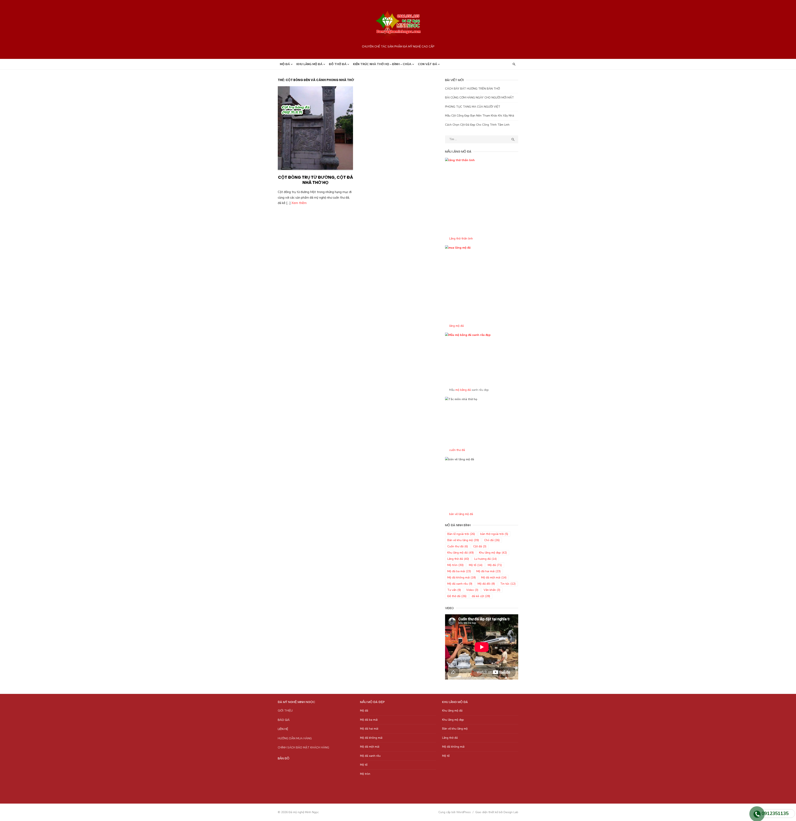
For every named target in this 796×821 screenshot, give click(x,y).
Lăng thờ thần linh (461, 238)
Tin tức (508, 584)
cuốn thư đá (457, 450)
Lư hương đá (485, 559)
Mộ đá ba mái (459, 571)
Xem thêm (299, 203)
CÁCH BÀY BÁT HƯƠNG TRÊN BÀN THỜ (472, 89)
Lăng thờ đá (458, 559)
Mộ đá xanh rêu (459, 584)
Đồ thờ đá (337, 64)
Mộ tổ (475, 565)
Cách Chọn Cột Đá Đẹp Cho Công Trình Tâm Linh (477, 125)
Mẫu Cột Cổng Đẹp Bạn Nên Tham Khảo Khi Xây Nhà (479, 116)
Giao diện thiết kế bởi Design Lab (496, 812)
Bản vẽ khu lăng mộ (463, 540)
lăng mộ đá (456, 326)
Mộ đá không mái (461, 577)
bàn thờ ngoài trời (494, 534)
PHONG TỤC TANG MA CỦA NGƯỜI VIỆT (472, 107)
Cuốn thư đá (457, 546)
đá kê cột (481, 596)
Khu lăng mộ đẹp (493, 553)
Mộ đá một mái (493, 577)
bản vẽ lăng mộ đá (461, 514)
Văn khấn (492, 590)
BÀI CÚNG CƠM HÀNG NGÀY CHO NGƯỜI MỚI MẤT (479, 98)
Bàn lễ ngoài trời (461, 534)
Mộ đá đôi (486, 584)
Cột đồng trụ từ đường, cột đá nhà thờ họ (315, 179)
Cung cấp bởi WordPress (454, 812)
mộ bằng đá (463, 390)
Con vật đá (427, 64)
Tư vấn (454, 590)
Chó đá (492, 540)
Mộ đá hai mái (488, 571)
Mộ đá (285, 64)
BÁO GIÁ (284, 720)
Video (472, 590)
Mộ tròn (455, 565)
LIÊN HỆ (283, 729)
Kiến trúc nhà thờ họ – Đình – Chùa (382, 64)
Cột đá (479, 546)
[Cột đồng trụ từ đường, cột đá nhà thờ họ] (315, 128)
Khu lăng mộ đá (309, 64)
